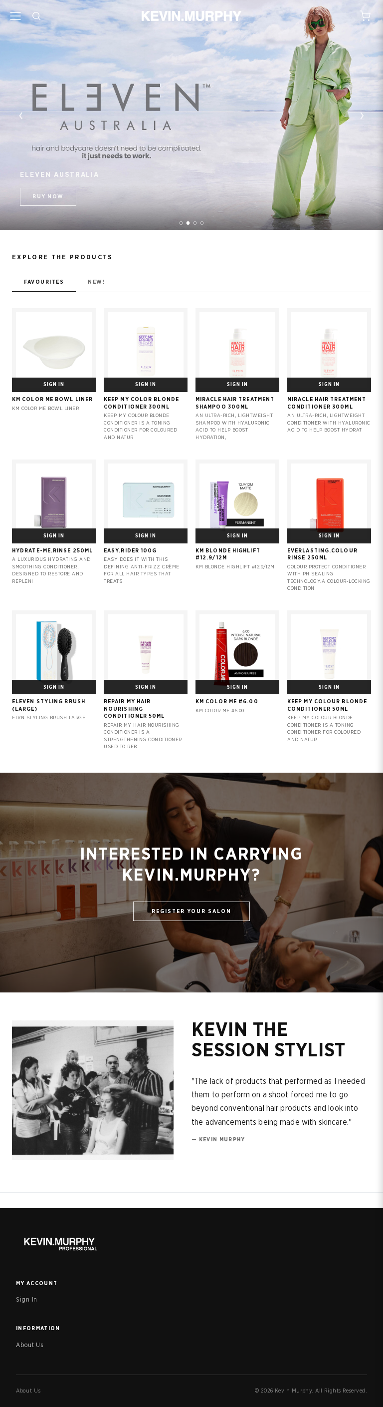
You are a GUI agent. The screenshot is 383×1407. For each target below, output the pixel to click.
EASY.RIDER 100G (130, 550)
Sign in (53, 384)
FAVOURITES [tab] (44, 282)
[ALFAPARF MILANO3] (195, 223)
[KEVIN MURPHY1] (181, 223)
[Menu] (15, 16)
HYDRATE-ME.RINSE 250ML (52, 550)
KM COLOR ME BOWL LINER (52, 399)
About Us (29, 1345)
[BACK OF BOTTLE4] (202, 223)
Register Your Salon (191, 911)
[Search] (36, 15)
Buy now (48, 196)
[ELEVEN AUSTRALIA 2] (188, 223)
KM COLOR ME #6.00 (226, 701)
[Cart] (365, 16)
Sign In (26, 1300)
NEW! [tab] (96, 282)
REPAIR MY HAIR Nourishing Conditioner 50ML (134, 709)
